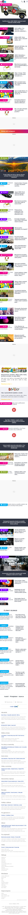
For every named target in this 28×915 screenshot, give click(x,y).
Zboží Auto (3, 867)
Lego (2, 879)
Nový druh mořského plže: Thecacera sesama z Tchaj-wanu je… (21, 265)
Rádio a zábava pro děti (5, 895)
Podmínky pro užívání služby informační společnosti (13, 910)
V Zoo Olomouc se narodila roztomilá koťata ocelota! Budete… (21, 328)
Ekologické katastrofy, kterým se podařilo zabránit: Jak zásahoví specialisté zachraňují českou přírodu (14, 522)
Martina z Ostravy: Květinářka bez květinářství (9, 739)
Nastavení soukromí (22, 911)
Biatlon (9, 725)
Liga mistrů (13, 725)
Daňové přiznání (4, 781)
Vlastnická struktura (5, 912)
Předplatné (13, 696)
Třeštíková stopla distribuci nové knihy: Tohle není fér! (10, 738)
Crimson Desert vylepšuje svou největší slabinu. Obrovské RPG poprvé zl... (14, 838)
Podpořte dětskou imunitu (6, 825)
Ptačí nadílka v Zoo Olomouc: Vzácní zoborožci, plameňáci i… (21, 30)
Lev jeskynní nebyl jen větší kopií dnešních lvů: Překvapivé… (21, 292)
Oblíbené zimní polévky (5, 792)
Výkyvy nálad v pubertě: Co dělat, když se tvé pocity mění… (21, 283)
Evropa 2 (2, 898)
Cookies (17, 911)
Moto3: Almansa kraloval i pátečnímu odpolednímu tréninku (11, 760)
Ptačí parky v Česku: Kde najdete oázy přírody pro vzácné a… (21, 455)
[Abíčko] (3, 2)
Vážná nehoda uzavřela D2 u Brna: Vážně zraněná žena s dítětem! (12, 741)
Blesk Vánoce (4, 715)
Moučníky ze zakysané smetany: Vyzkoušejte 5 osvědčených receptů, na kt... (13, 797)
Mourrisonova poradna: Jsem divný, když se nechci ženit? (21, 202)
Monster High (3, 877)
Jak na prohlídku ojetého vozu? (6, 863)
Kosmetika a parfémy (4, 882)
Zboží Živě (3, 858)
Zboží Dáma (3, 861)
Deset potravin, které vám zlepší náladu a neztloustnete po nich (11, 829)
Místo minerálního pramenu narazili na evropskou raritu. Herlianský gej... (13, 808)
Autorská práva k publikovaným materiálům (14, 909)
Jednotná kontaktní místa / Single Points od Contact (17, 912)
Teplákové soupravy (4, 883)
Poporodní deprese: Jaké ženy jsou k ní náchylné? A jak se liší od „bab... (13, 831)
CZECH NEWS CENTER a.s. (15, 906)
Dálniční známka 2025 (20, 758)
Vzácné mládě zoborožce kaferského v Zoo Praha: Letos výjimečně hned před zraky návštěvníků (14, 446)
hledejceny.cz (3, 857)
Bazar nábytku (3, 887)
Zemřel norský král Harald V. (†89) (7, 850)
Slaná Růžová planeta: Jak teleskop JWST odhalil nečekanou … (20, 319)
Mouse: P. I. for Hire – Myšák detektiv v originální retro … (20, 540)
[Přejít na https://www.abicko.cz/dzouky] (14, 389)
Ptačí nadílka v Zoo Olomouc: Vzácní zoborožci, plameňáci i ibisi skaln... (13, 840)
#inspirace (3, 815)
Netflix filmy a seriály (18, 805)
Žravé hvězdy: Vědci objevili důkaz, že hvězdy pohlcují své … (21, 582)
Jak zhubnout (4, 735)
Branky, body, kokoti (10, 847)
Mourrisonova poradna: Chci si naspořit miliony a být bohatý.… (21, 66)
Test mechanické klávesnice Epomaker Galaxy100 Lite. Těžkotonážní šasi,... (12, 774)
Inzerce (21, 696)
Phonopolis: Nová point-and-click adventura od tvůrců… (21, 310)
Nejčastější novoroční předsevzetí (8, 747)
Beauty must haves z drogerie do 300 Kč (8, 819)
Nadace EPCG (21, 781)
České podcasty (4, 894)
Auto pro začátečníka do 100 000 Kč (7, 866)
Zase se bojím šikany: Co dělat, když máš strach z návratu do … (21, 92)
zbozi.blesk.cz (3, 862)
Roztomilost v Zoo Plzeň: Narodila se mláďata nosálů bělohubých (21, 464)
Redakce (14, 903)
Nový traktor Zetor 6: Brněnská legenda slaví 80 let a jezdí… (21, 600)
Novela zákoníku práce (12, 781)
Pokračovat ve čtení (5, 384)
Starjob (2, 893)
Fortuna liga (16, 847)
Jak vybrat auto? (4, 870)
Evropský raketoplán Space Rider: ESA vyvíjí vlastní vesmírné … (21, 220)
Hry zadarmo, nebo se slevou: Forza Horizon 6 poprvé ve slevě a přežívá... (13, 841)
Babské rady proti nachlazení (18, 825)
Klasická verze (9, 702)
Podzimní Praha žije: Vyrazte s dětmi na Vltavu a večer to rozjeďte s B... (13, 752)
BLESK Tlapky (4, 805)
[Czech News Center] (16, 706)
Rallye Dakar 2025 (12, 758)
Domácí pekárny (14, 792)
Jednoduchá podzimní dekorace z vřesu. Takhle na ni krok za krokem (12, 751)
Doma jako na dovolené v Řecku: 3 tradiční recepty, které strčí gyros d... (13, 795)
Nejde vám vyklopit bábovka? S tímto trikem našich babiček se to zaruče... (13, 799)
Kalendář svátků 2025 (12, 715)
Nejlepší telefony (14, 768)
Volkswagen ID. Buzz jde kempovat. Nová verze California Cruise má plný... (13, 761)
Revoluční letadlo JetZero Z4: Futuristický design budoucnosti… (21, 238)
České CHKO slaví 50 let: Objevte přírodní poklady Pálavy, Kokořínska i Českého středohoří (14, 176)
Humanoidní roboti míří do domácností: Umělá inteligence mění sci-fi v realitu (14, 574)
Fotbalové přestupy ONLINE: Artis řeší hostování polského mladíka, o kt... (13, 729)
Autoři (6, 696)
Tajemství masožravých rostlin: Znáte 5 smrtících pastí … (21, 301)
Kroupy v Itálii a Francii (5, 849)
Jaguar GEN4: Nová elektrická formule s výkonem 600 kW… (20, 193)
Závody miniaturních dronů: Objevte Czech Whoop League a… (20, 531)
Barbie (2, 878)
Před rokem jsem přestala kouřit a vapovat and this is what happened (12, 818)
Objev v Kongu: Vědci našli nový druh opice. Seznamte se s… (20, 74)
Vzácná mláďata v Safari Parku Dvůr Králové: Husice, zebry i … (21, 274)
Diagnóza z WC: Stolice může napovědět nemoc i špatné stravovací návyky (13, 828)
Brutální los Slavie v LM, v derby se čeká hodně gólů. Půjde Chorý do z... (13, 851)
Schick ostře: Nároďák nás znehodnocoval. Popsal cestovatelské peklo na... (14, 728)
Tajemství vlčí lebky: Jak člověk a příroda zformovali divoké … (21, 48)
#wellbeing (8, 815)
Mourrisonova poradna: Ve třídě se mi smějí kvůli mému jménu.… (21, 256)
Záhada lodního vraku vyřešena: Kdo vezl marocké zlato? (20, 549)
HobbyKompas (3, 865)
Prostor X (3, 847)
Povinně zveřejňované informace (14, 913)
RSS (18, 903)
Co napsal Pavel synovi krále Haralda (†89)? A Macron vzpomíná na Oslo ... (13, 716)
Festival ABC (17, 837)
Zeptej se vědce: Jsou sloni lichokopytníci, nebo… (20, 473)
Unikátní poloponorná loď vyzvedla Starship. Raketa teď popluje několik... (13, 775)
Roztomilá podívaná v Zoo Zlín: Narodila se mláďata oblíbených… (20, 101)
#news (12, 815)
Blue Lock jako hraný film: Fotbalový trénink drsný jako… (20, 83)
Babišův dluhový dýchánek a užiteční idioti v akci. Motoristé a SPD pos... (13, 718)
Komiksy (13, 837)
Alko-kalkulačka (4, 758)
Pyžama (2, 881)
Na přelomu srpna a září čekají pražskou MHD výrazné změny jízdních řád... (13, 783)
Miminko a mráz (18, 747)
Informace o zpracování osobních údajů (8, 911)
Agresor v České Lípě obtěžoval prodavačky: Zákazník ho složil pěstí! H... (13, 719)
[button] (27, 1)
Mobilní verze (19, 702)
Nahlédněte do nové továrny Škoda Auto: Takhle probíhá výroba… (21, 591)
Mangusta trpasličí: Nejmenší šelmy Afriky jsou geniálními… (20, 337)
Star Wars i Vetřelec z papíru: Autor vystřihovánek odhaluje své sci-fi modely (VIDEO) (14, 421)
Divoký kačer (10, 805)
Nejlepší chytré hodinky (6, 768)
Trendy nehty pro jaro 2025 (12, 735)
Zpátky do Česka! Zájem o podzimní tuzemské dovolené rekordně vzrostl (13, 806)
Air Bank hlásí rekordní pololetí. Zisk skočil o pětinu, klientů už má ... (12, 785)
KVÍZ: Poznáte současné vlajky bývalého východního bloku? (11, 809)
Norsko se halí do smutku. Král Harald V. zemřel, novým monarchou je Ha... (13, 786)
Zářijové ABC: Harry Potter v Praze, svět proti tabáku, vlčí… (21, 39)
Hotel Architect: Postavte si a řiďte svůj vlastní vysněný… (21, 184)
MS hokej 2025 (4, 725)
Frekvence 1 (3, 897)
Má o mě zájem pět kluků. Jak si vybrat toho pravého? (21, 110)
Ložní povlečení (4, 886)
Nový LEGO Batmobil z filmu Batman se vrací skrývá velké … (20, 247)
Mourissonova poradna (5, 837)
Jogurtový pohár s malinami (5, 750)
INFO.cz (18, 715)
